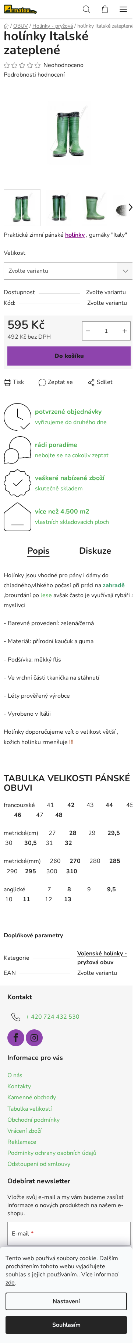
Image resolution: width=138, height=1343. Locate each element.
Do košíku (69, 356)
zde (10, 1283)
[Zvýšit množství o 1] (124, 331)
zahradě (114, 585)
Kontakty (19, 1086)
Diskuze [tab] (95, 551)
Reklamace (21, 1142)
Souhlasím (66, 1325)
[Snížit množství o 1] (87, 331)
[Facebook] (15, 1037)
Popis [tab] (38, 551)
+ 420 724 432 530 (52, 1017)
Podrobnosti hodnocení (34, 75)
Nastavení (66, 1301)
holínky (75, 235)
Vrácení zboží (24, 1131)
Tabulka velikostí (29, 1109)
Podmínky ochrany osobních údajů (51, 1153)
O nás (14, 1075)
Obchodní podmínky (33, 1120)
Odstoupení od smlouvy (38, 1164)
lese (46, 595)
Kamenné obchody (31, 1097)
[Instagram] (34, 1037)
